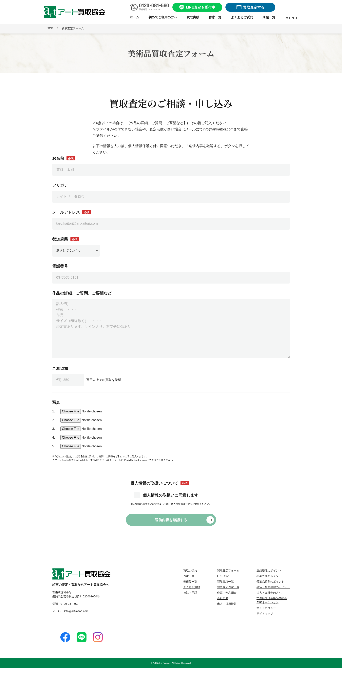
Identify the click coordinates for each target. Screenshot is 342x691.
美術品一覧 (190, 581)
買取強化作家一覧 (228, 587)
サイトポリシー (266, 608)
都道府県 (65, 239)
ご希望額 (60, 368)
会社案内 (222, 598)
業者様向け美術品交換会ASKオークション (271, 600)
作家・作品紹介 (227, 592)
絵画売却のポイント (268, 576)
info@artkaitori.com (136, 460)
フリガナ (60, 185)
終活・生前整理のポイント (273, 587)
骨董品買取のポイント (270, 581)
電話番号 (60, 266)
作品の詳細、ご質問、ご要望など (82, 293)
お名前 (63, 158)
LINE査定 (223, 576)
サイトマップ (264, 613)
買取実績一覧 (225, 581)
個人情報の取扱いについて (159, 483)
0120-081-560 (69, 604)
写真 (56, 402)
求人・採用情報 (227, 604)
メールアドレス (70, 212)
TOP (50, 28)
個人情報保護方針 (180, 503)
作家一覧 (188, 576)
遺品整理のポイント (268, 570)
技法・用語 (190, 592)
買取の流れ (190, 570)
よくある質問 (191, 587)
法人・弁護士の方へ (268, 592)
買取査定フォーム (228, 570)
